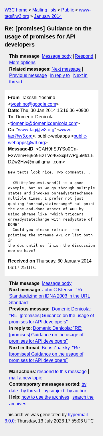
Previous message (28, 75)
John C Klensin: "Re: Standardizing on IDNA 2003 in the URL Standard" (49, 296)
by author (76, 390)
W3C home (16, 9)
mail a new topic (25, 377)
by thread (30, 390)
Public (67, 9)
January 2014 (48, 16)
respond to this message (62, 371)
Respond (84, 56)
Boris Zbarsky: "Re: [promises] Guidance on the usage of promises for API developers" (46, 354)
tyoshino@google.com (33, 104)
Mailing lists (44, 9)
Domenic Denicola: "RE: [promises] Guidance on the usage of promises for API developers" (51, 315)
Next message (66, 69)
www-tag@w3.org (36, 129)
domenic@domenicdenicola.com (44, 123)
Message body (57, 56)
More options (22, 62)
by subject (53, 390)
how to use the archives (45, 397)
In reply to (60, 75)
